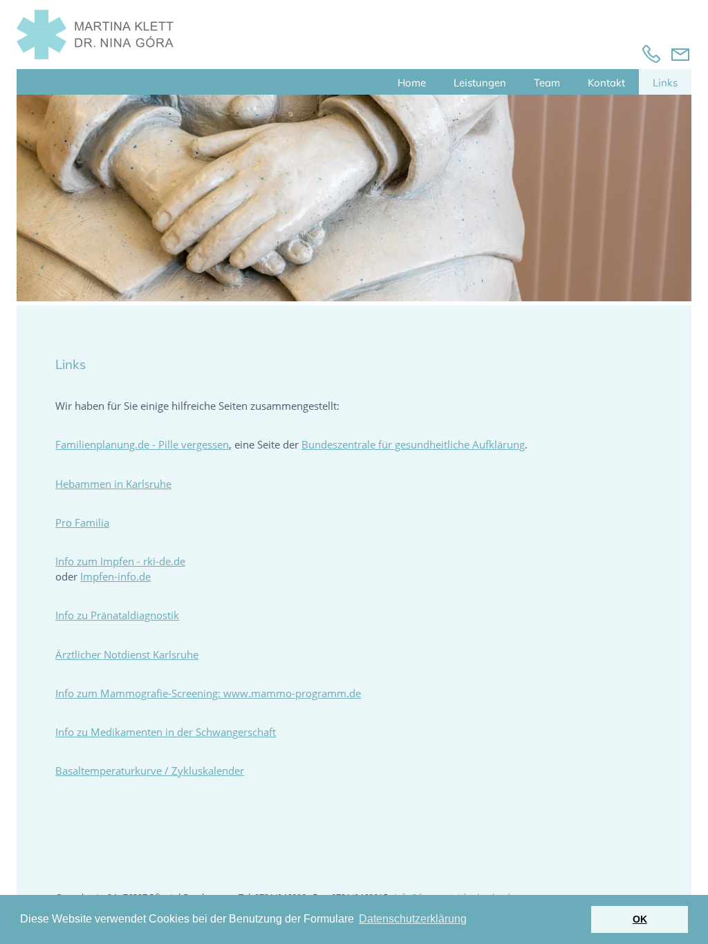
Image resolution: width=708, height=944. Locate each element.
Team (547, 82)
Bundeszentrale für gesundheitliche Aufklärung (413, 444)
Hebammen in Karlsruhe (113, 484)
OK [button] (640, 919)
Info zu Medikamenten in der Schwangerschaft (165, 732)
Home (412, 82)
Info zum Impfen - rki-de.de (120, 561)
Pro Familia (82, 522)
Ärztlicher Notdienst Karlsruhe (126, 654)
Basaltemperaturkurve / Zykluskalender (149, 770)
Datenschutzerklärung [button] (413, 919)
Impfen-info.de (115, 576)
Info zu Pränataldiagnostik (117, 615)
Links (665, 82)
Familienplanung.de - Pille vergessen (142, 444)
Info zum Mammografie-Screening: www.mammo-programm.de (208, 693)
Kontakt (606, 82)
